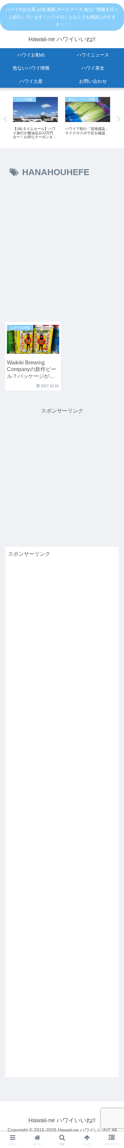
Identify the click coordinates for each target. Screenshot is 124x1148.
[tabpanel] (35, 118)
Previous (5, 119)
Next (119, 119)
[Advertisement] (62, 253)
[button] (111, 864)
